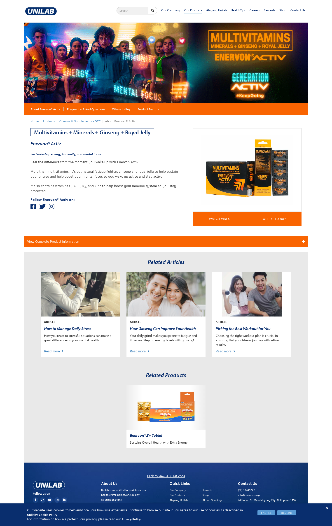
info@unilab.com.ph (249, 495)
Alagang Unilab (216, 10)
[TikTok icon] (42, 500)
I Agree (266, 512)
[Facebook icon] (35, 500)
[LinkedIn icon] (64, 500)
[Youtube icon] (50, 500)
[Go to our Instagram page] (53, 208)
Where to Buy (121, 109)
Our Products (193, 10)
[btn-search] (152, 10)
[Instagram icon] (57, 500)
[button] (220, 219)
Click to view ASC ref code (166, 476)
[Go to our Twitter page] (44, 208)
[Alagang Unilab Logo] (49, 485)
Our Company (170, 10)
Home (34, 121)
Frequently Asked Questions (86, 109)
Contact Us (297, 10)
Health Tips (238, 10)
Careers (255, 10)
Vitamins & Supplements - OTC (80, 121)
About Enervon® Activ (45, 109)
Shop (282, 10)
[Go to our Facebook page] (34, 208)
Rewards (269, 10)
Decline (286, 512)
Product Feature (148, 109)
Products (48, 121)
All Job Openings (212, 500)
